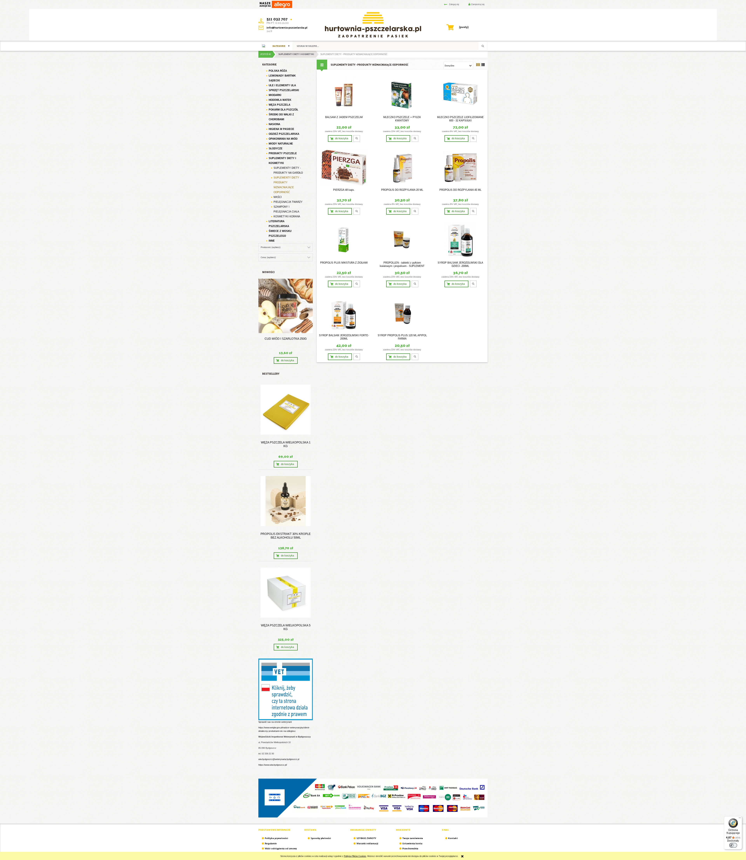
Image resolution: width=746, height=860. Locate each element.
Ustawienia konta (412, 843)
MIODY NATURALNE (281, 143)
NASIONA (274, 124)
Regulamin (271, 843)
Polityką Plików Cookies (355, 856)
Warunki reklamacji (367, 843)
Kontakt (453, 838)
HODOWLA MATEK (280, 99)
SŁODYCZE (275, 148)
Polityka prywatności (276, 838)
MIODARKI (275, 95)
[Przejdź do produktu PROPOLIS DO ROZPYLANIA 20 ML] (402, 167)
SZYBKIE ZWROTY (366, 838)
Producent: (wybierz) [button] (271, 247)
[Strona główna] (263, 46)
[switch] (733, 845)
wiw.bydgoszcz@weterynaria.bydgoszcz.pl (278, 759)
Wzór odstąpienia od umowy (281, 848)
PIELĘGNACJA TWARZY (288, 201)
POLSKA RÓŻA (278, 70)
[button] (356, 138)
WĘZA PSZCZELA (279, 104)
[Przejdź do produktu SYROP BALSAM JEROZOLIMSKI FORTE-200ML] (344, 312)
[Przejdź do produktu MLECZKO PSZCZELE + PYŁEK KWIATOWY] (402, 94)
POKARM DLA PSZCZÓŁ (283, 109)
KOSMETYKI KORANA (287, 216)
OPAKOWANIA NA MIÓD (283, 138)
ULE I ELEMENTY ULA (282, 85)
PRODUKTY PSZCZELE (283, 153)
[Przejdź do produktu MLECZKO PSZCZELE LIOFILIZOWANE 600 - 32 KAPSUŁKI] (460, 94)
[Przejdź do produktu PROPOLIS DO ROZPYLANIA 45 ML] (460, 167)
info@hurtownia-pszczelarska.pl (287, 27)
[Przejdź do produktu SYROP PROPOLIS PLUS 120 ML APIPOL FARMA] (402, 312)
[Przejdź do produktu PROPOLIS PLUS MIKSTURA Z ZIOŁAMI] (344, 240)
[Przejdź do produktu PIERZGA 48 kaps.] (344, 167)
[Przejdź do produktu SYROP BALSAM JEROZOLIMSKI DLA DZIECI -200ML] (460, 240)
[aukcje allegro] (275, 4)
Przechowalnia (410, 848)
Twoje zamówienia (412, 838)
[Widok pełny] (483, 65)
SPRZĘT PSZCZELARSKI (284, 90)
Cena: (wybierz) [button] (268, 257)
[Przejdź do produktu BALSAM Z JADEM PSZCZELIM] (344, 94)
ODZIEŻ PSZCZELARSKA (284, 133)
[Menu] (739, 818)
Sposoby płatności (321, 838)
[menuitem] (281, 46)
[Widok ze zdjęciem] (478, 65)
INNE (272, 240)
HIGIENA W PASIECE (281, 129)
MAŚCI (278, 197)
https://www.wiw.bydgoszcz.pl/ (272, 765)
